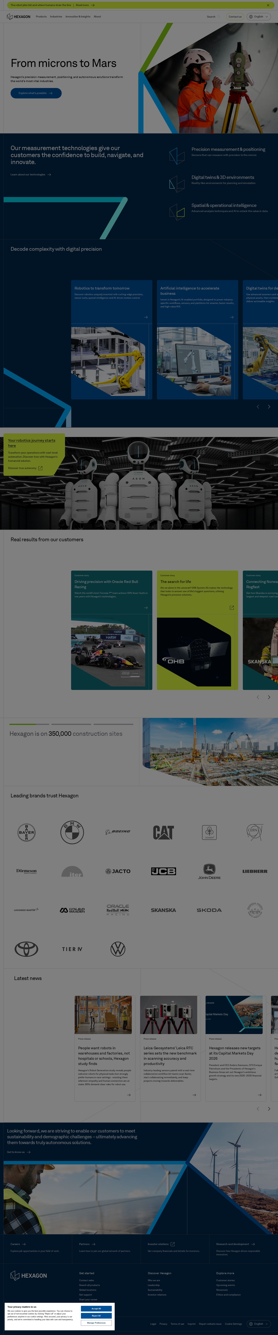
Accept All (96, 1309)
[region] (60, 1316)
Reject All (96, 1316)
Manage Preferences (96, 1323)
